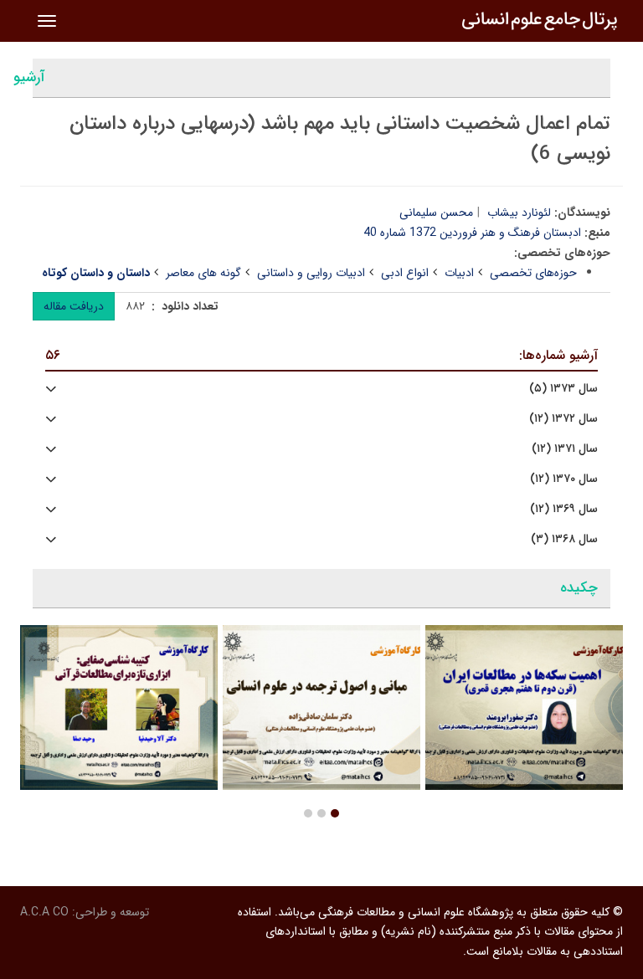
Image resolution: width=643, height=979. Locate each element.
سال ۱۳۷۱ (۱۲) (565, 449)
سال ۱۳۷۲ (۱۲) (563, 419)
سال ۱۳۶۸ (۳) (564, 539)
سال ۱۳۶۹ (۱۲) (564, 509)
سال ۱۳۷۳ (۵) (563, 388)
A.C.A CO (44, 912)
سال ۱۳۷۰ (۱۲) (564, 479)
